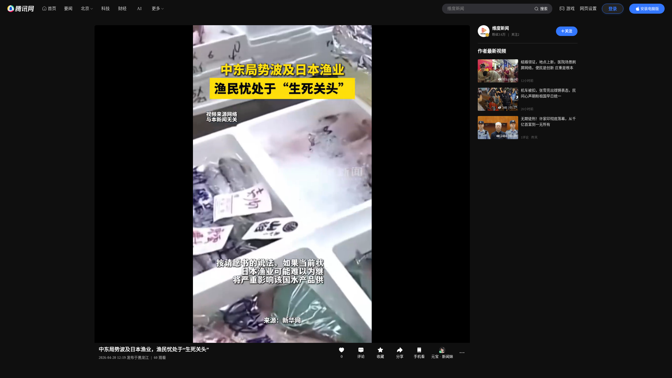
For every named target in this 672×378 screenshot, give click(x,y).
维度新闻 (500, 28)
